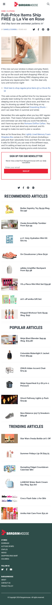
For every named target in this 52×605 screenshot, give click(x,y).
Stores (4, 540)
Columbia (5, 559)
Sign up (26, 171)
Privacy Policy (7, 586)
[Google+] (48, 29)
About (3, 580)
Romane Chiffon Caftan (35, 123)
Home (3, 11)
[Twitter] (33, 29)
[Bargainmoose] (26, 4)
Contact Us (5, 583)
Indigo (3, 553)
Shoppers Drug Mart (9, 556)
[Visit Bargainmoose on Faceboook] (6, 569)
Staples (4, 549)
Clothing (11, 11)
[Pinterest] (43, 29)
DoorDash (5, 543)
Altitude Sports (7, 546)
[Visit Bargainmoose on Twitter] (2, 569)
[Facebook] (38, 29)
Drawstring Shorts (38, 107)
